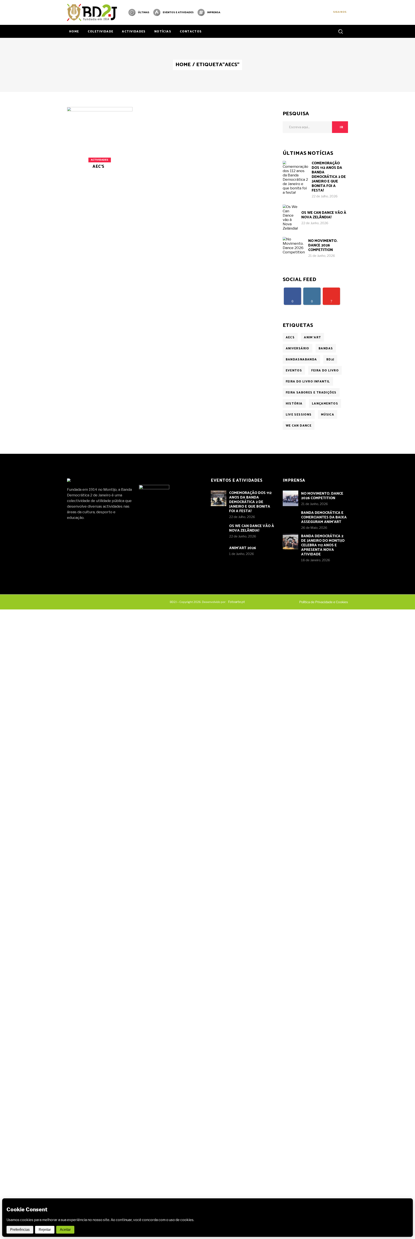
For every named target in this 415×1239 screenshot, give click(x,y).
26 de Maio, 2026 (314, 528)
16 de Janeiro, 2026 (315, 560)
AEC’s (98, 166)
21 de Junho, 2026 (321, 256)
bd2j (330, 359)
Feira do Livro (325, 370)
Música (327, 414)
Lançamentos (325, 403)
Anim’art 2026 (242, 548)
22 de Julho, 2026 (325, 196)
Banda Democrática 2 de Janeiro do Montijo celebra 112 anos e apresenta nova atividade (323, 545)
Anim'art (312, 337)
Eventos (294, 370)
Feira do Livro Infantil (308, 381)
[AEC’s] (99, 145)
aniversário (297, 348)
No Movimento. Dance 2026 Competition (322, 245)
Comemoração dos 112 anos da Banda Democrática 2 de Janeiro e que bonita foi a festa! (329, 176)
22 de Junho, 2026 (314, 223)
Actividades (99, 160)
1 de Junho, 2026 (241, 554)
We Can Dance (299, 425)
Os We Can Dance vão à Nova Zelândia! (323, 215)
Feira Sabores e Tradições (311, 392)
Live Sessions (299, 414)
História (294, 403)
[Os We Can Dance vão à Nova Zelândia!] (290, 217)
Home (183, 65)
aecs (290, 337)
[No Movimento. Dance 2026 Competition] (294, 248)
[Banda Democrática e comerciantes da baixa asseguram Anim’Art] (290, 518)
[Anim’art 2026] (218, 550)
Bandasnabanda (301, 359)
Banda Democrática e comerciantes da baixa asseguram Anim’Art (324, 517)
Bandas (326, 348)
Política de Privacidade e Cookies (323, 602)
